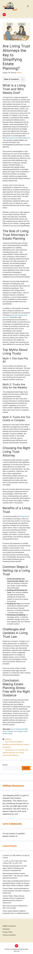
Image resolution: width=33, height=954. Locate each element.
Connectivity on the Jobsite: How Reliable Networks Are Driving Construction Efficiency (15, 752)
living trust (23, 516)
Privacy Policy (7, 932)
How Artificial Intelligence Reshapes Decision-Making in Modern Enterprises (16, 744)
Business (8, 739)
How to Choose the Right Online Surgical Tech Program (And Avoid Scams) (15, 731)
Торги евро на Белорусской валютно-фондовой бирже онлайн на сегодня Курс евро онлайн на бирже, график (16, 883)
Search (5, 765)
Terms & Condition (9, 935)
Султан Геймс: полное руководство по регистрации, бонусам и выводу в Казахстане (16, 891)
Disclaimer (6, 929)
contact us (13, 836)
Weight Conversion (9, 926)
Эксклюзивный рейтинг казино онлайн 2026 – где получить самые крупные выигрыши (16, 876)
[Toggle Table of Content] (22, 79)
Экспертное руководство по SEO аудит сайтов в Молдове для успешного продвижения (15, 868)
